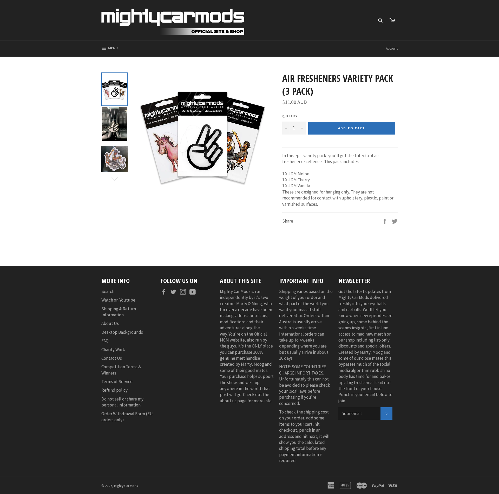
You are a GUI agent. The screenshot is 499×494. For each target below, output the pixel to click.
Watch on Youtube (118, 300)
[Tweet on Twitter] (394, 221)
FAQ (105, 341)
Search (107, 291)
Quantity (289, 116)
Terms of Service (117, 381)
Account (392, 48)
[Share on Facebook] (385, 221)
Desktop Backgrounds (122, 332)
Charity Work (113, 349)
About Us (110, 323)
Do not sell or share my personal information (122, 402)
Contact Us (111, 358)
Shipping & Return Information (118, 312)
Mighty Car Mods (126, 486)
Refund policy (114, 390)
